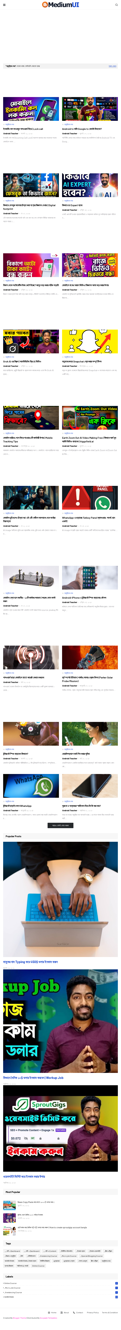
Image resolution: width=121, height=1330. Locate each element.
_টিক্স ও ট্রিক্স (108, 1251)
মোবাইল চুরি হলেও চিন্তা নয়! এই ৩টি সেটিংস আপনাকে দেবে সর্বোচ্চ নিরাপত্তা (29, 519)
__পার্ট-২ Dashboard (31, 1251)
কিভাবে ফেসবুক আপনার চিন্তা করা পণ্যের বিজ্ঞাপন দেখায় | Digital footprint (29, 207)
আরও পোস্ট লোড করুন (60, 825)
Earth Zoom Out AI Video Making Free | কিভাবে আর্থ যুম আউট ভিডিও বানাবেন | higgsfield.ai (89, 439)
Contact (79, 1312)
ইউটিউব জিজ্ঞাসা (44, 1261)
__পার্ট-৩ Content (49, 1251)
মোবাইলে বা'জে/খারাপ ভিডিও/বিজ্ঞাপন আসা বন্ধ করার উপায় (85, 285)
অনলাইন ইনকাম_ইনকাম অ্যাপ (27, 1261)
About (66, 1312)
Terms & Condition (110, 1312)
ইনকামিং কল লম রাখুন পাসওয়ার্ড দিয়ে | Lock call (23, 128)
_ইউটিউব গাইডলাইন (66, 1251)
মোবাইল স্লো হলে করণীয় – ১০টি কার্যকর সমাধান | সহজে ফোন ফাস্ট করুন (29, 599)
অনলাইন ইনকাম (9, 1261)
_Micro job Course (68, 1256)
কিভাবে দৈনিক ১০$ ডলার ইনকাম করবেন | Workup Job (33, 1078)
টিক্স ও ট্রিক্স (94, 1261)
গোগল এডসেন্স (82, 1261)
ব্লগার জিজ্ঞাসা (9, 1266)
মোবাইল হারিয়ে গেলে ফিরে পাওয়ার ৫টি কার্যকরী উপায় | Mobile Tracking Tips (28, 439)
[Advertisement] (60, 36)
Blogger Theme (19, 1318)
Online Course (38, 1266)
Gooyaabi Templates (48, 1318)
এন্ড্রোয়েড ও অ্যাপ (69, 1261)
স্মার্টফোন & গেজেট (22, 1266)
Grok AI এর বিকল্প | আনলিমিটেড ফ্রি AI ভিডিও (22, 361)
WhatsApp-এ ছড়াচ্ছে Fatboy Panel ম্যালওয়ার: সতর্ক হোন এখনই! (88, 519)
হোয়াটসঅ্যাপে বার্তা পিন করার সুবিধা (76, 753)
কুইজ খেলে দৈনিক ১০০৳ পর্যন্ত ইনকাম (30, 1214)
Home (53, 1312)
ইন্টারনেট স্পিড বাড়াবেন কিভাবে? (15, 753)
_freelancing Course (48, 1256)
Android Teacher (10, 133)
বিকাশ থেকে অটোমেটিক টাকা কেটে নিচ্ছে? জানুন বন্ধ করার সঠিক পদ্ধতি (31, 285)
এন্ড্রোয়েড (56, 1261)
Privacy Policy (93, 1312)
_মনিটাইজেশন (31, 1256)
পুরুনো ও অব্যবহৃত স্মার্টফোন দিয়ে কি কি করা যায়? (81, 805)
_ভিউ (21, 1256)
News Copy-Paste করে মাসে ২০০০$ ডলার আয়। (36, 1202)
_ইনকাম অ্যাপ (80, 1251)
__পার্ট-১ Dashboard (12, 1251)
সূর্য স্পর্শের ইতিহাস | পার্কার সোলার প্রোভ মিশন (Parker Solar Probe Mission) (87, 679)
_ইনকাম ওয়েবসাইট (94, 1251)
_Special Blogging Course (91, 1256)
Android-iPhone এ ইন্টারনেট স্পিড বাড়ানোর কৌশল (84, 597)
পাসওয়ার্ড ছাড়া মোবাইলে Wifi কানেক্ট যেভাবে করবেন (23, 677)
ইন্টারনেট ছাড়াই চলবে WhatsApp (17, 805)
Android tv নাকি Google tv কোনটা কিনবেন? (82, 128)
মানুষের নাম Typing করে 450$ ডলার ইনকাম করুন (30, 962)
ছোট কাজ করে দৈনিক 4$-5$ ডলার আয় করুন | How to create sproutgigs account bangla (52, 1227)
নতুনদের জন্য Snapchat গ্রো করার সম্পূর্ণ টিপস (81, 361)
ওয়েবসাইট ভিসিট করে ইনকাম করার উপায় (24, 1176)
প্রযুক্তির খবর (106, 1261)
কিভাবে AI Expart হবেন (72, 205)
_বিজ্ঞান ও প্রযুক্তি (10, 1256)
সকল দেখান (112, 66)
